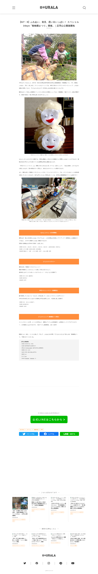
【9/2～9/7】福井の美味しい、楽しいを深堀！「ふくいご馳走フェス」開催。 (19, 540)
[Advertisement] (49, 398)
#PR (42, 429)
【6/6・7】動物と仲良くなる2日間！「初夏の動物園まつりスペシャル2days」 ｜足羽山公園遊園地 (19, 513)
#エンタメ (53, 542)
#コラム (72, 545)
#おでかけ (22, 429)
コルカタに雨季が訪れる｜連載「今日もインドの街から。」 (58, 538)
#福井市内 (36, 429)
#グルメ (23, 545)
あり (26, 356)
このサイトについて (49, 570)
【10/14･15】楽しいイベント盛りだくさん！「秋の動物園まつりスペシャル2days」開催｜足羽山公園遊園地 (58, 506)
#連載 (75, 545)
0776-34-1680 (29, 348)
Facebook (27, 358)
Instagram (32, 358)
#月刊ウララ (58, 542)
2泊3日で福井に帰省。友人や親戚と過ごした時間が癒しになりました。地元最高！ (77, 540)
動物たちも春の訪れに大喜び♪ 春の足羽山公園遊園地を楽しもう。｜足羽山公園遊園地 (39, 504)
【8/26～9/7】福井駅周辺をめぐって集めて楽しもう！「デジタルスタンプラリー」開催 (39, 540)
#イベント (29, 429)
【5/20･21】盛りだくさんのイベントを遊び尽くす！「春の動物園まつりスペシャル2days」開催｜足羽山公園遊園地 (77, 506)
